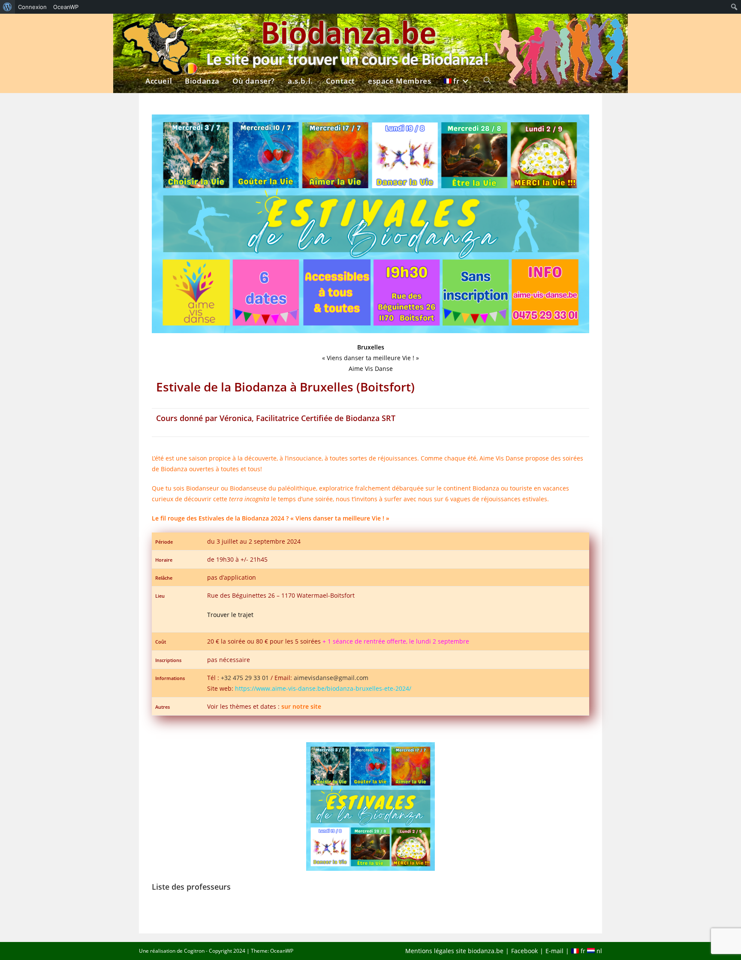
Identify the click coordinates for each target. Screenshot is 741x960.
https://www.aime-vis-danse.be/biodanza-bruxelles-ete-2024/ (323, 688)
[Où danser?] (253, 29)
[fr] (457, 29)
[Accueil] (158, 29)
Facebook (524, 951)
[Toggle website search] (487, 29)
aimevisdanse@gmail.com (331, 678)
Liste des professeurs (191, 887)
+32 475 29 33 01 (245, 678)
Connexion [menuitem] (32, 6)
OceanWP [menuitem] (65, 6)
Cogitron (194, 950)
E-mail (554, 951)
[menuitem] (7, 7)
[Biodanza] (202, 29)
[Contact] (340, 29)
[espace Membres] (399, 29)
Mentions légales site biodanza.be (454, 951)
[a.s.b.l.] (300, 29)
